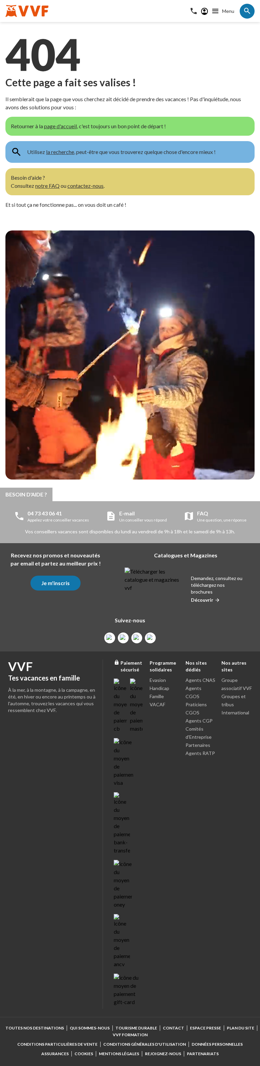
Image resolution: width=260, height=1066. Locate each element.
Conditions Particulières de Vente (57, 1044)
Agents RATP (200, 753)
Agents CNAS (200, 680)
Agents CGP (199, 721)
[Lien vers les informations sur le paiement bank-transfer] (122, 823)
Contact (173, 1027)
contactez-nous (85, 185)
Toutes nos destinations (34, 1027)
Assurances (55, 1053)
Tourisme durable (136, 1027)
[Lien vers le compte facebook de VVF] (109, 637)
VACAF (157, 704)
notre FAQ (47, 185)
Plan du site (240, 1027)
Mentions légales (119, 1053)
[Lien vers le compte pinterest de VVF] (136, 637)
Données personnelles (217, 1044)
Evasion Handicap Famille (159, 688)
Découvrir (202, 600)
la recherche (60, 152)
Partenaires (198, 745)
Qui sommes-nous (90, 1027)
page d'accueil (60, 126)
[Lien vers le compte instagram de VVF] (123, 637)
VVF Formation (130, 1034)
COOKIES (83, 1053)
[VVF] (26, 11)
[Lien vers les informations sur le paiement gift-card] (127, 990)
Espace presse (205, 1027)
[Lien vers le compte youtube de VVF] (150, 637)
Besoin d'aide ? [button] (26, 494)
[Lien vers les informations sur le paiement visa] (123, 762)
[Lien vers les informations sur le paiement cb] (120, 706)
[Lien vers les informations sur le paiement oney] (123, 884)
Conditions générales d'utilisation (144, 1044)
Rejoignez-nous (163, 1053)
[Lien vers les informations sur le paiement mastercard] (137, 706)
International (235, 712)
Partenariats (203, 1053)
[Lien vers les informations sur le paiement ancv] (122, 941)
